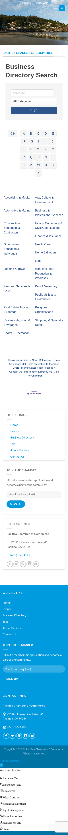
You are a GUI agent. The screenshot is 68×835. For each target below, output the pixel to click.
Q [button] (31, 157)
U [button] (23, 165)
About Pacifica (19, 450)
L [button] (31, 149)
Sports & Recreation (17, 333)
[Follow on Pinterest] (23, 564)
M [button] (38, 149)
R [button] (39, 157)
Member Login (41, 2)
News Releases (41, 360)
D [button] (46, 133)
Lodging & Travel (15, 268)
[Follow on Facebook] (10, 564)
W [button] (38, 165)
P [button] (24, 157)
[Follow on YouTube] (36, 564)
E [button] (53, 133)
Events (14, 431)
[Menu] (62, 8)
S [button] (46, 157)
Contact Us (25, 2)
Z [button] (38, 172)
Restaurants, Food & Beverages (17, 322)
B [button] (31, 133)
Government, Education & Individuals (12, 249)
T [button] (53, 157)
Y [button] (53, 165)
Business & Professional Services (49, 213)
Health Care (43, 244)
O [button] (53, 149)
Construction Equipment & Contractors (12, 228)
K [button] (24, 149)
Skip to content (9, 760)
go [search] (35, 110)
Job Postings (46, 367)
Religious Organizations (44, 310)
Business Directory (19, 360)
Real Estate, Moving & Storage (17, 310)
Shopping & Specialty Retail (49, 322)
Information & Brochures (38, 371)
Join (12, 443)
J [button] (52, 141)
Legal (38, 260)
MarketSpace (28, 367)
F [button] (25, 141)
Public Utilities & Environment (45, 297)
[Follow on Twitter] (16, 564)
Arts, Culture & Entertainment (44, 200)
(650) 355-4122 (20, 555)
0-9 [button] (13, 133)
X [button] (46, 165)
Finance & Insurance (48, 236)
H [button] (39, 141)
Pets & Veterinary (46, 286)
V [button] (31, 165)
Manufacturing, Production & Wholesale (44, 273)
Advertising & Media (17, 197)
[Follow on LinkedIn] (29, 564)
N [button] (45, 149)
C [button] (38, 133)
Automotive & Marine (17, 210)
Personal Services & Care (17, 289)
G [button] (32, 141)
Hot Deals (27, 364)
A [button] (24, 133)
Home (14, 424)
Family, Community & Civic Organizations (48, 226)
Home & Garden (45, 252)
